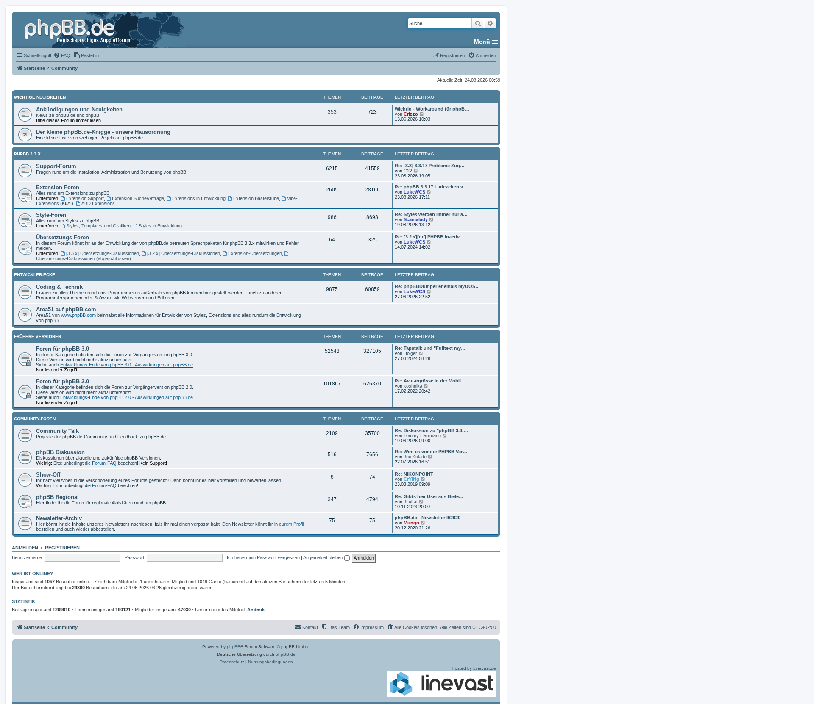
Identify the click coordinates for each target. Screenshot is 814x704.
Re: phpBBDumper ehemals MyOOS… (437, 286)
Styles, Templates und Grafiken (98, 225)
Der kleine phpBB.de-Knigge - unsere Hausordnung (103, 132)
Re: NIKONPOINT (414, 474)
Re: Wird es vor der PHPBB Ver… (431, 451)
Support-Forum (56, 166)
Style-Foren (51, 215)
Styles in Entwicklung (160, 225)
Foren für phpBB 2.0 (62, 381)
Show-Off (48, 474)
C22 (408, 170)
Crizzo (411, 113)
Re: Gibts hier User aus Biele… (429, 496)
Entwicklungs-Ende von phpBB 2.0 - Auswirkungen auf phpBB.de (126, 397)
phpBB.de (285, 654)
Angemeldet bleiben (323, 557)
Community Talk (57, 431)
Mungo (411, 522)
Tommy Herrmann (422, 435)
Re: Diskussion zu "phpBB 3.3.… (431, 430)
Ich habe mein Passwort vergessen (263, 557)
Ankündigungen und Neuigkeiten (79, 109)
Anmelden (25, 547)
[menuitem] (61, 55)
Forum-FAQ (104, 463)
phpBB (233, 646)
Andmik (256, 609)
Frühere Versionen (37, 336)
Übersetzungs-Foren (62, 237)
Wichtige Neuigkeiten (40, 97)
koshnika (413, 385)
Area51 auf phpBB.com (66, 309)
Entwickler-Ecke (34, 274)
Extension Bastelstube (256, 198)
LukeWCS (414, 191)
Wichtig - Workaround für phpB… (432, 108)
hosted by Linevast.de (474, 668)
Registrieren (62, 547)
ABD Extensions (98, 203)
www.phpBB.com (78, 315)
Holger (410, 353)
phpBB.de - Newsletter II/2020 (427, 517)
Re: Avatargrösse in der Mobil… (430, 380)
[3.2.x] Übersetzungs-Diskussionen (183, 253)
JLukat (411, 501)
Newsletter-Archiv (59, 518)
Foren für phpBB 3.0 (62, 349)
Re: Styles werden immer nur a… (431, 214)
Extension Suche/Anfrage (138, 198)
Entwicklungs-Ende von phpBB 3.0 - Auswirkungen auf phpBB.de (126, 364)
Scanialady (416, 219)
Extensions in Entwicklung (199, 198)
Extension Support (85, 198)
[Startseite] (78, 29)
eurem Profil (291, 524)
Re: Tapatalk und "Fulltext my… (430, 348)
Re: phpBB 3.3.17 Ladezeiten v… (431, 186)
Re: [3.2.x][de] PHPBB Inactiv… (429, 236)
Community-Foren (35, 418)
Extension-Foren (57, 187)
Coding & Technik (59, 287)
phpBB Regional (57, 497)
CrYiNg (411, 479)
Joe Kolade (415, 456)
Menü (482, 41)
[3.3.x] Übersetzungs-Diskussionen (102, 253)
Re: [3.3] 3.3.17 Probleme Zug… (430, 165)
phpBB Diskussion (60, 452)
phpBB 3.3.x (27, 154)
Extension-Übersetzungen (255, 253)
